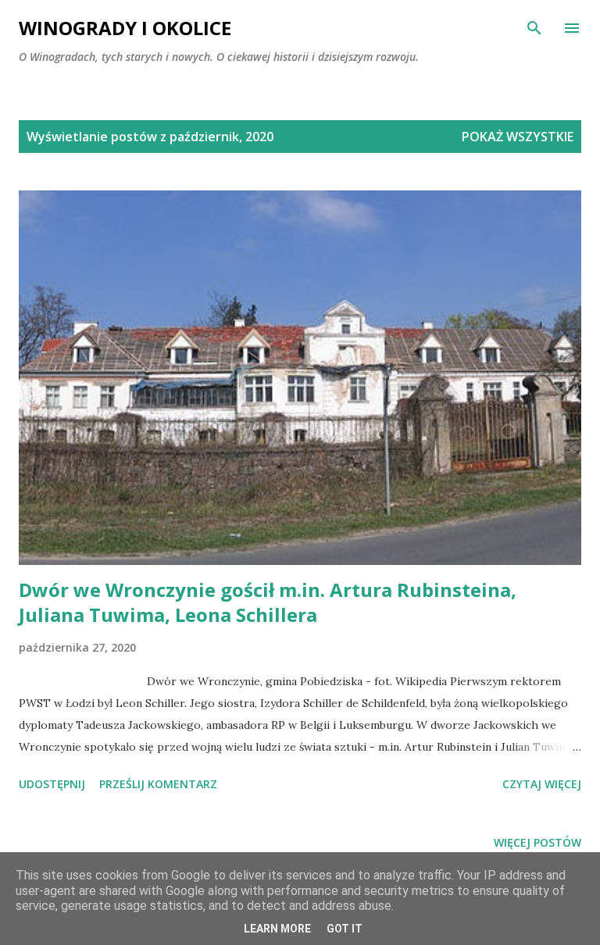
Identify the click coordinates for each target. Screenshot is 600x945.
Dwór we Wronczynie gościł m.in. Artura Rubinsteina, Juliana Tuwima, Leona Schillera (267, 602)
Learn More (277, 928)
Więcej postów (537, 842)
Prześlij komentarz (158, 783)
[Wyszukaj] (534, 28)
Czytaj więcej (541, 783)
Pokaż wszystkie (517, 136)
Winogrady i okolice (125, 28)
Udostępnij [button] (52, 783)
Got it (344, 928)
